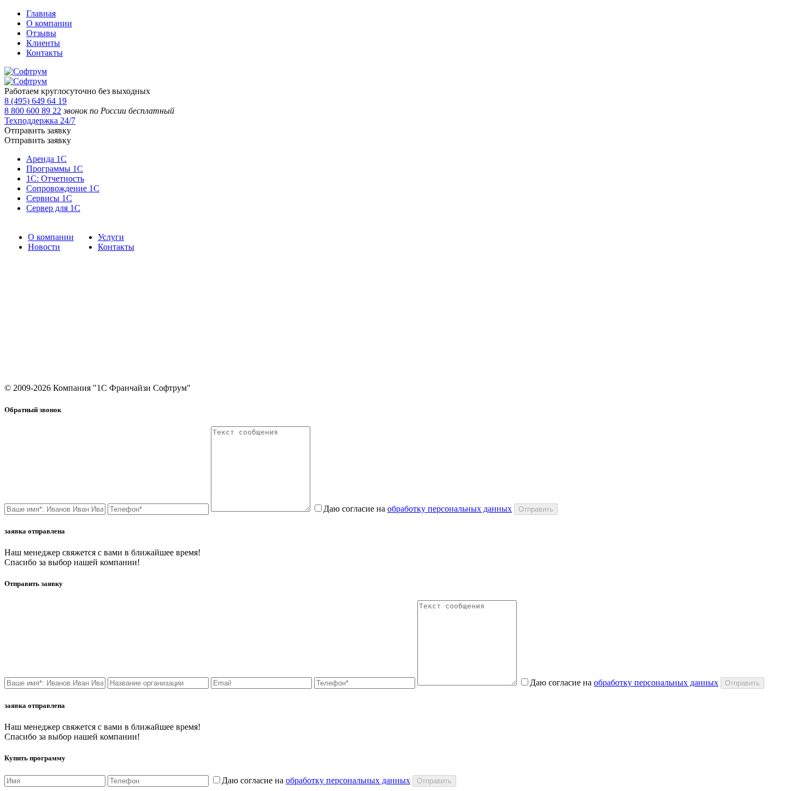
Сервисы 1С (49, 198)
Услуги (111, 237)
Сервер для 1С (53, 208)
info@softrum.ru (645, 341)
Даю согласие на (417, 508)
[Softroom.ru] (25, 71)
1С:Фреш (429, 330)
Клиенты (43, 43)
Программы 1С (54, 168)
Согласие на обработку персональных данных (489, 345)
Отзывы (41, 33)
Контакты (44, 52)
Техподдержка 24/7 (39, 120)
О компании (49, 23)
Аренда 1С (46, 158)
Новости (44, 246)
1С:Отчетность (233, 330)
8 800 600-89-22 (645, 314)
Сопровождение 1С (62, 188)
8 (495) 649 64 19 (35, 101)
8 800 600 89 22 (32, 110)
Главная (41, 13)
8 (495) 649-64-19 (647, 299)
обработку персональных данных (449, 508)
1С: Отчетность (55, 178)
